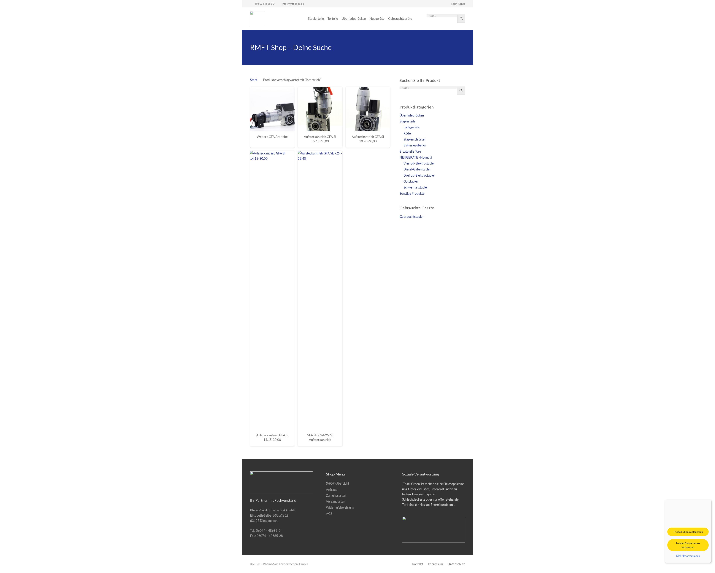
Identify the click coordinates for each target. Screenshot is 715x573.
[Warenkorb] (418, 18)
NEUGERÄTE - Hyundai (416, 157)
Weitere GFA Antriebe (272, 137)
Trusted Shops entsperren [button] (688, 531)
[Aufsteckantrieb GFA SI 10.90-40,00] (368, 109)
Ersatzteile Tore (410, 151)
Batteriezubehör (414, 145)
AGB (329, 513)
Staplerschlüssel (414, 139)
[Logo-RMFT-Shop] (257, 18)
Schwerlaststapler (415, 187)
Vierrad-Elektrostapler (419, 163)
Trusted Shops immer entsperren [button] (688, 545)
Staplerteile (407, 121)
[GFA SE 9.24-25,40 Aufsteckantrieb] (320, 290)
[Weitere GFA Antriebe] (272, 109)
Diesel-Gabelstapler (417, 169)
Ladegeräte (411, 127)
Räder (407, 133)
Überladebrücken (412, 115)
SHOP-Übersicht (337, 483)
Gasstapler (410, 181)
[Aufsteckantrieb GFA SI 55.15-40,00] (320, 109)
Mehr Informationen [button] (688, 555)
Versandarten (335, 501)
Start (253, 80)
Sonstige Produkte (412, 193)
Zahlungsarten (336, 495)
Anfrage (331, 489)
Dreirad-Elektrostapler (419, 175)
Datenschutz (456, 564)
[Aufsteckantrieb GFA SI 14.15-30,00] (272, 290)
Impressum (435, 564)
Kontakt (417, 564)
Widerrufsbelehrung (340, 507)
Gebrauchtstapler (412, 216)
